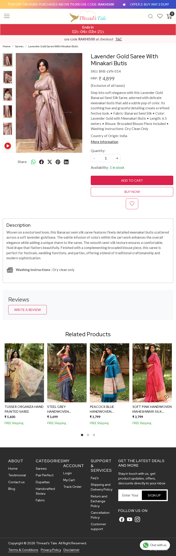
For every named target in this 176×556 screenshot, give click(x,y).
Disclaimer (71, 550)
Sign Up (154, 495)
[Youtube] (129, 519)
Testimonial (17, 475)
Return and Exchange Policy (99, 501)
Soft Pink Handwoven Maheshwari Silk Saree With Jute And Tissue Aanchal (151, 409)
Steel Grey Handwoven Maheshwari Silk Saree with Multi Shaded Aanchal (62, 409)
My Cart (69, 480)
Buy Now (132, 192)
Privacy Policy (51, 550)
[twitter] (50, 161)
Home (13, 468)
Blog (11, 489)
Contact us (16, 482)
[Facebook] (121, 519)
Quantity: (98, 151)
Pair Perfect (44, 475)
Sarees (41, 468)
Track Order (72, 487)
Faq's (95, 478)
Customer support (98, 526)
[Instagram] (137, 519)
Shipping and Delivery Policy (101, 487)
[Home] (88, 16)
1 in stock (117, 167)
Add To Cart (132, 180)
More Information (104, 142)
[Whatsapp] (33, 161)
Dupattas (43, 482)
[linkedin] (66, 161)
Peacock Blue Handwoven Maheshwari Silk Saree (104, 409)
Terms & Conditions (23, 550)
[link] (150, 16)
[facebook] (41, 161)
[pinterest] (58, 161)
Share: (22, 162)
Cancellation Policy (100, 515)
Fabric (40, 500)
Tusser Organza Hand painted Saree (23, 409)
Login (67, 473)
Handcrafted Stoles (45, 491)
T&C (118, 39)
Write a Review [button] (27, 310)
